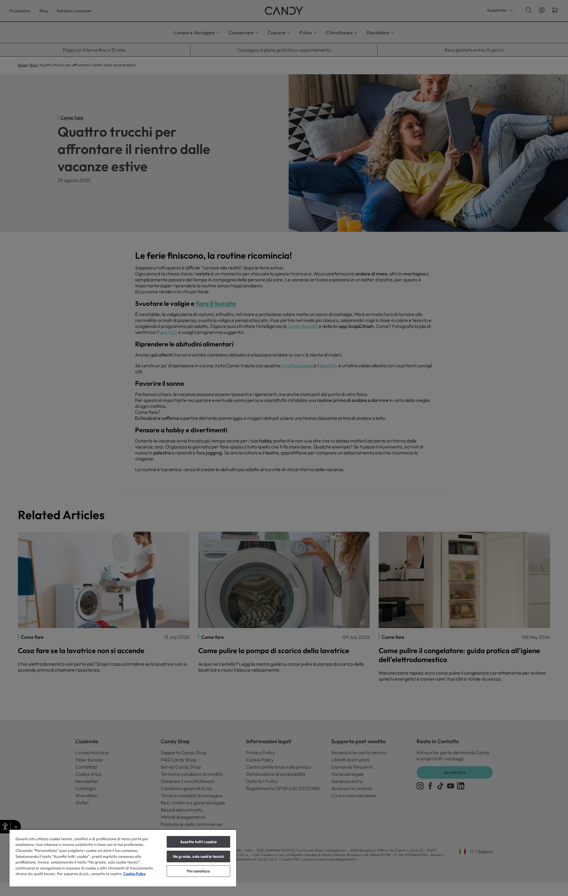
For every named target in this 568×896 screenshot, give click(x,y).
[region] (123, 857)
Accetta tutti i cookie (198, 841)
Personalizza (198, 871)
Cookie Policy (134, 873)
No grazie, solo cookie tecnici (198, 856)
